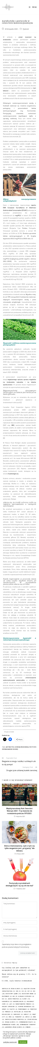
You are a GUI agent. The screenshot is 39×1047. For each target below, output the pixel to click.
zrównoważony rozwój (10, 749)
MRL (12, 425)
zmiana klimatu (11, 1022)
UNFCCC (28, 1017)
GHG (15, 996)
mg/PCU (18, 215)
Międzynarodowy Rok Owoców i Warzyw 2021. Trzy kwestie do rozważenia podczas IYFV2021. (19, 811)
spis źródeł (10, 732)
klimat (26, 999)
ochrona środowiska (22, 747)
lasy (12, 1004)
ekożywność (7, 996)
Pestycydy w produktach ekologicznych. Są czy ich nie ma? (19, 884)
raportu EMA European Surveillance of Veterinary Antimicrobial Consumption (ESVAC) (19, 207)
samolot (27, 1014)
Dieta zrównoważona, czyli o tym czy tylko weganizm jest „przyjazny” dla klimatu (19, 848)
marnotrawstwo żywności (25, 1004)
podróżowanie (23, 1009)
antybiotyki (10, 747)
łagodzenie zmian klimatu (15, 1027)
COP (29, 991)
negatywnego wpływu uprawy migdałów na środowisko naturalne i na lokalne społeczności (19, 382)
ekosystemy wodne (29, 993)
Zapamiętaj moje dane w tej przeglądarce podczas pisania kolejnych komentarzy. (16, 945)
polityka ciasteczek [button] (10, 1042)
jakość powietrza (15, 999)
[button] (19, 732)
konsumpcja (7, 1001)
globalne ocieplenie (26, 996)
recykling (18, 1011)
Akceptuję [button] (23, 1042)
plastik (13, 1009)
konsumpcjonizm (19, 1001)
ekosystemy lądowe (13, 993)
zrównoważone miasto (27, 1022)
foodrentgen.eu (13, 474)
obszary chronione (9, 1006)
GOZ (4, 999)
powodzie (9, 1011)
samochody (18, 1014)
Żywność (26, 29)
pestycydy (32, 747)
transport (19, 1017)
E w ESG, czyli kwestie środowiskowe (17, 981)
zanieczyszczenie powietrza (15, 1019)
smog (11, 1017)
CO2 (24, 991)
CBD (18, 991)
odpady (5, 1009)
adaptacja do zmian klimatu (12, 988)
